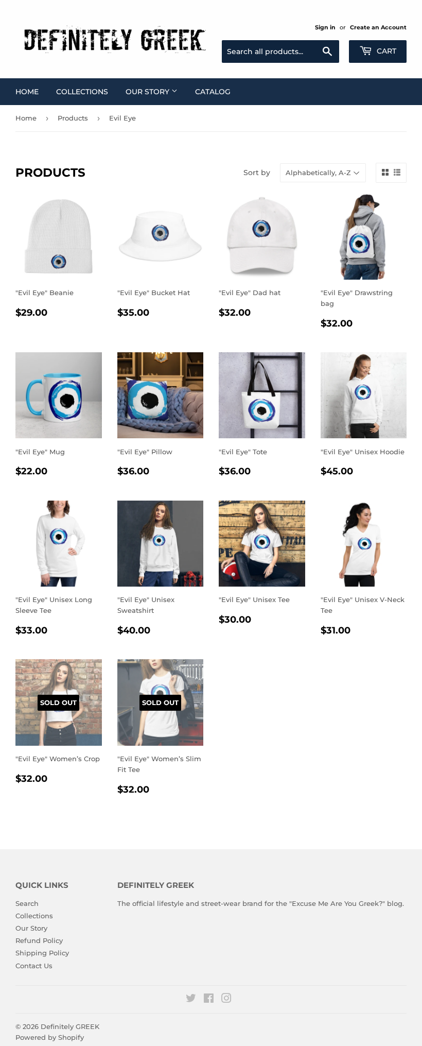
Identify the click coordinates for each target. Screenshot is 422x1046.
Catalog (213, 91)
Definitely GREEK (70, 1026)
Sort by (256, 172)
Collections (82, 91)
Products (73, 118)
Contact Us (33, 966)
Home (27, 91)
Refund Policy (39, 940)
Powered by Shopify (49, 1037)
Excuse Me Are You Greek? (337, 903)
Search (27, 903)
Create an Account (378, 27)
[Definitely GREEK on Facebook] (208, 1000)
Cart (385, 51)
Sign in (325, 27)
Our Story (148, 91)
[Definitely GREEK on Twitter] (191, 1000)
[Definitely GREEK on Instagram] (226, 1000)
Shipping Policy (42, 953)
